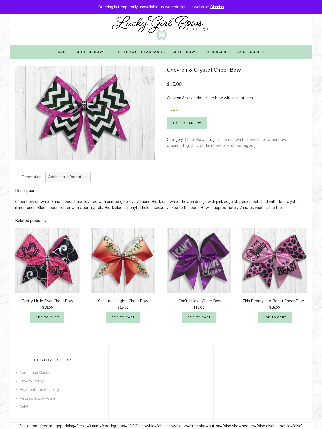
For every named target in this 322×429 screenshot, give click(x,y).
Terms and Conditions (38, 372)
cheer (261, 139)
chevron (197, 145)
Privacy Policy (31, 381)
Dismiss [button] (217, 6)
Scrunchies (218, 52)
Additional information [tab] (67, 176)
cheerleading (178, 145)
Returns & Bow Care (37, 398)
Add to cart (183, 123)
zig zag (249, 145)
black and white (232, 139)
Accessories (250, 52)
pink (226, 145)
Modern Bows (91, 52)
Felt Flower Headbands (139, 52)
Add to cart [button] (47, 317)
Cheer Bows (185, 52)
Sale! (63, 52)
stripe (236, 145)
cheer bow (277, 139)
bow (251, 139)
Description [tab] (32, 176)
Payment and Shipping (39, 389)
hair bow (213, 145)
